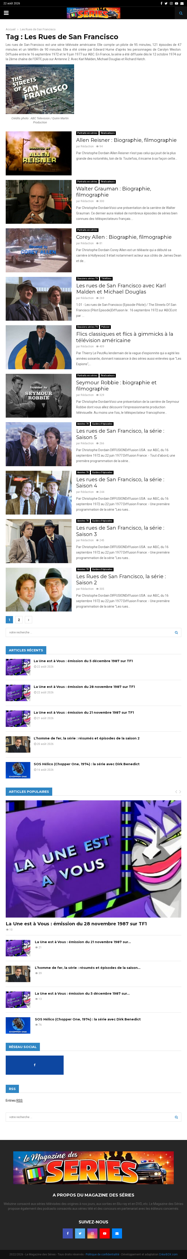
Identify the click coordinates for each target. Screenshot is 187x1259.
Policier (105, 327)
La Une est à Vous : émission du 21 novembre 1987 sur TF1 (84, 712)
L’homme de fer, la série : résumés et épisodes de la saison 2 (87, 738)
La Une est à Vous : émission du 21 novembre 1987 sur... (83, 942)
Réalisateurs (108, 133)
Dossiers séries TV (87, 278)
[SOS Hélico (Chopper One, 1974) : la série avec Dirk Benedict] (18, 770)
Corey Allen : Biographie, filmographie (124, 237)
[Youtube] (105, 1233)
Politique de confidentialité (102, 1254)
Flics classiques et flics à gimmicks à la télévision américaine (124, 337)
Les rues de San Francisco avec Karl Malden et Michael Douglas (121, 289)
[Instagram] (92, 1233)
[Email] (117, 1233)
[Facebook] (68, 1233)
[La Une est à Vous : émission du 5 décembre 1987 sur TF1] (18, 667)
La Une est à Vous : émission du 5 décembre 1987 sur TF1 (83, 661)
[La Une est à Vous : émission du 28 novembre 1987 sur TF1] (18, 693)
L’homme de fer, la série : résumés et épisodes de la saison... (87, 968)
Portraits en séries (87, 133)
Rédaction (87, 146)
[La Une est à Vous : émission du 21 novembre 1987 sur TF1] (18, 718)
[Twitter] (80, 1233)
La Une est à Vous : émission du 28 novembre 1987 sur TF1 (84, 687)
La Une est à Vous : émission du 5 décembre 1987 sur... (82, 993)
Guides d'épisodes (102, 424)
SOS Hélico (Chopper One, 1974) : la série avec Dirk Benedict (87, 764)
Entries (14, 1100)
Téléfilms (106, 278)
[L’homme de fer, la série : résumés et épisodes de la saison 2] (18, 744)
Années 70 (83, 424)
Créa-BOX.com (168, 1254)
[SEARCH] (176, 632)
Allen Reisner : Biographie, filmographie (126, 140)
